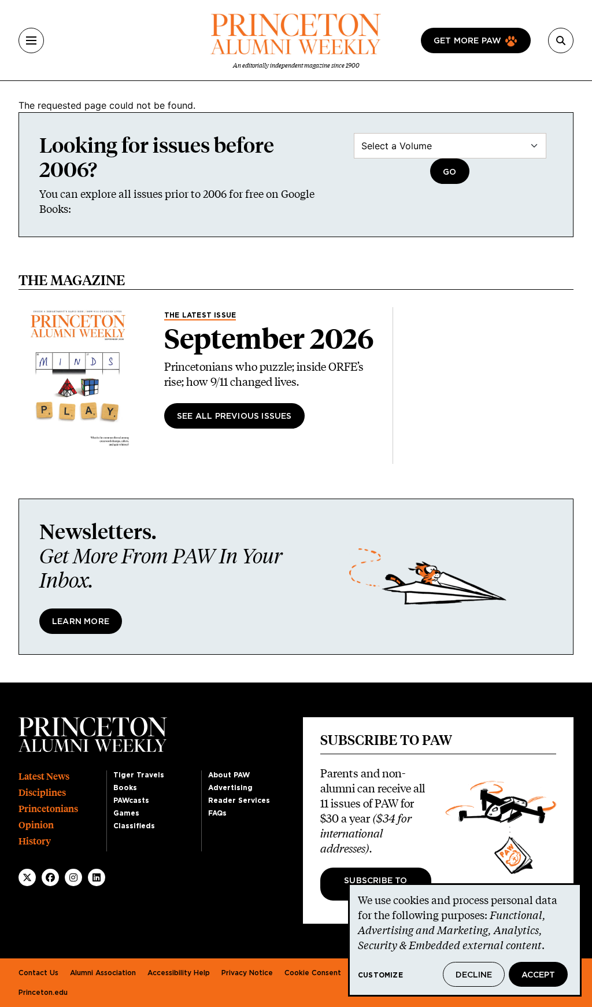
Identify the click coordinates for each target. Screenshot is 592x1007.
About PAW (229, 775)
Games (126, 813)
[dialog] (464, 939)
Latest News (43, 776)
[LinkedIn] (96, 877)
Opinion (36, 825)
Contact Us (38, 972)
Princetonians (48, 808)
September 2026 (269, 339)
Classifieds (134, 825)
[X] (27, 877)
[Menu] (31, 40)
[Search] (561, 40)
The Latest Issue (200, 315)
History (34, 841)
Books (125, 787)
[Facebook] (50, 877)
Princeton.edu (43, 992)
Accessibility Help (178, 972)
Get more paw (467, 41)
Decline (474, 975)
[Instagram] (73, 877)
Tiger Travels (138, 775)
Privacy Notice (247, 972)
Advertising (230, 787)
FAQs (217, 813)
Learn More (80, 622)
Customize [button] (380, 975)
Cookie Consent (312, 972)
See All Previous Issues (234, 416)
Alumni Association (103, 972)
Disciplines (42, 792)
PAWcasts (131, 800)
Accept (538, 975)
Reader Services (239, 800)
